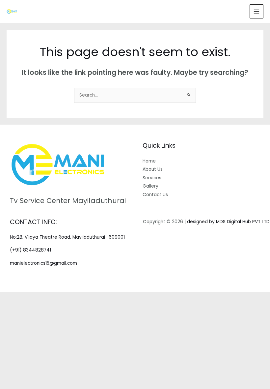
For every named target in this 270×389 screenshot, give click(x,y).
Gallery (150, 186)
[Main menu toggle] (257, 11)
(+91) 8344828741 (30, 250)
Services (152, 178)
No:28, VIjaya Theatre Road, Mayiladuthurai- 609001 (67, 237)
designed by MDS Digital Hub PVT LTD (228, 222)
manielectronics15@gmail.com (43, 263)
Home (149, 161)
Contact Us (155, 195)
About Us (153, 169)
